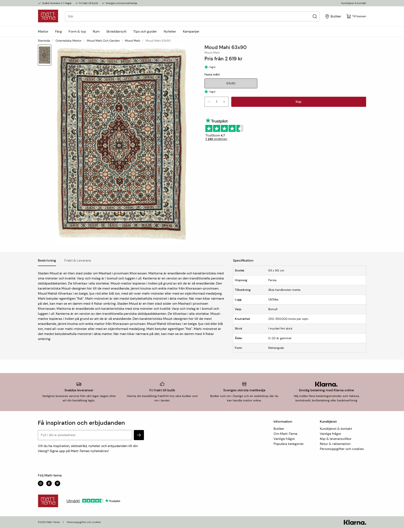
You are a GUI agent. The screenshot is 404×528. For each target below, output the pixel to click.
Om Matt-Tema (285, 433)
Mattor (43, 31)
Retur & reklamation (335, 444)
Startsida (44, 40)
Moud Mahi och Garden (103, 40)
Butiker (279, 428)
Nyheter (170, 31)
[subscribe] (139, 435)
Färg (58, 31)
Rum (96, 31)
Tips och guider (145, 31)
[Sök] (315, 16)
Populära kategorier (289, 444)
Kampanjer (191, 31)
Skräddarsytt (116, 31)
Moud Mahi (132, 40)
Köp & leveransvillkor (336, 439)
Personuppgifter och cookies (342, 449)
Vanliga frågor (284, 439)
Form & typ (77, 31)
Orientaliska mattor (68, 40)
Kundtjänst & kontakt (353, 3)
